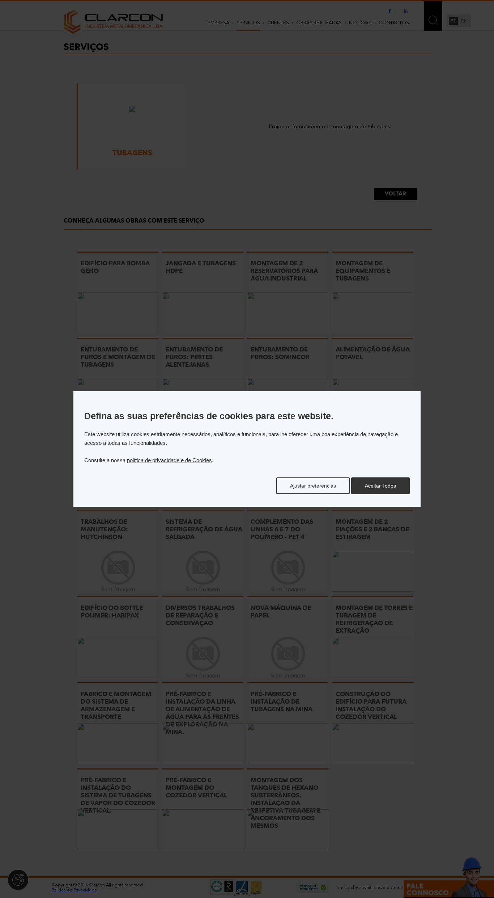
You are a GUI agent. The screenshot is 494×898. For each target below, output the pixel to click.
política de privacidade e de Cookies (169, 460)
